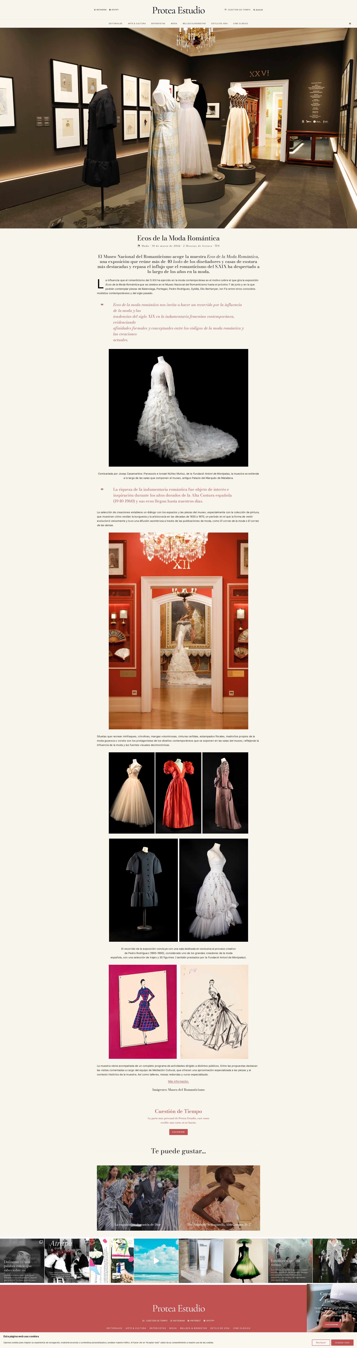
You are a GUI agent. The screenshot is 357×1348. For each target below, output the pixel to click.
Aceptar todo (342, 1342)
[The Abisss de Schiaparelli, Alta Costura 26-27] (219, 1198)
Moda (145, 246)
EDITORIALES (115, 23)
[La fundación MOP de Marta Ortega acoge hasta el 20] (245, 1261)
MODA (174, 23)
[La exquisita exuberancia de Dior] (137, 1198)
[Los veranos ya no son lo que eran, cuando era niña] (290, 1261)
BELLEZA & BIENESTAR (194, 23)
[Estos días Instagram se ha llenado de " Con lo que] (22, 1261)
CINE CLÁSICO (240, 23)
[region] (178, 1340)
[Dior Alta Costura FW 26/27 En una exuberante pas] (335, 1261)
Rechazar (321, 1342)
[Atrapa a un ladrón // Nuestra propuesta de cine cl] (67, 1261)
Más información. (178, 1081)
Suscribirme (178, 1132)
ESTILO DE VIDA (219, 23)
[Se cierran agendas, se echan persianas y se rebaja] (111, 1261)
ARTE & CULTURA (137, 23)
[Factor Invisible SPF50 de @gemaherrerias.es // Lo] (201, 1261)
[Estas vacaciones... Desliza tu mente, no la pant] (156, 1261)
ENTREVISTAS (158, 23)
